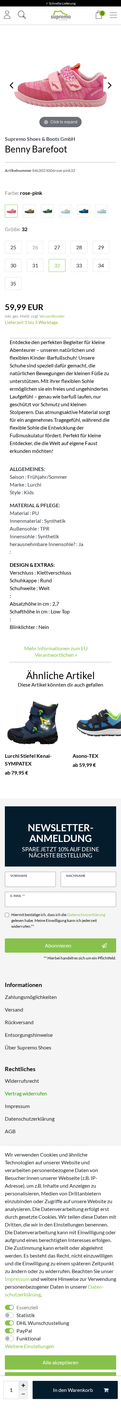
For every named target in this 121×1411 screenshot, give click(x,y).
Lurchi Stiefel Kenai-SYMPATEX (28, 760)
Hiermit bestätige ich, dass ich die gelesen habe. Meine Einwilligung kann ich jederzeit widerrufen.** (58, 920)
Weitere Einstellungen (29, 1346)
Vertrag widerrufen (26, 1093)
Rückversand (19, 1022)
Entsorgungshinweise (29, 1035)
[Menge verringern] (23, 1394)
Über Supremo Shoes (28, 1047)
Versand (14, 1009)
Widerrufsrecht (22, 1081)
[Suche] (22, 15)
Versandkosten (52, 316)
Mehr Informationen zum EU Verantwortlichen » (56, 651)
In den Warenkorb (73, 1390)
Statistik (25, 1315)
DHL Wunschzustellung (42, 1323)
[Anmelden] (7, 15)
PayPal (24, 1330)
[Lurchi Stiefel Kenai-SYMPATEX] (34, 723)
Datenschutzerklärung (30, 1118)
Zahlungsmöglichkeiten (31, 997)
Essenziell (27, 1307)
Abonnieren (58, 945)
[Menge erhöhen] (23, 1385)
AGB (10, 1131)
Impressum (17, 1106)
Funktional (28, 1338)
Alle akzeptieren (60, 1362)
